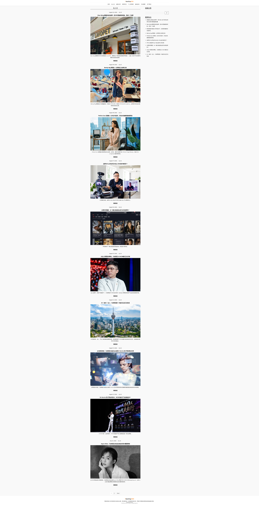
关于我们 (149, 4)
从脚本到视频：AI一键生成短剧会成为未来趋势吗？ (115, 210)
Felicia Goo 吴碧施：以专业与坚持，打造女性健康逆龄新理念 (115, 115)
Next (118, 493)
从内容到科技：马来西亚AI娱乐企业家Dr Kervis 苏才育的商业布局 (115, 351)
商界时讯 (124, 4)
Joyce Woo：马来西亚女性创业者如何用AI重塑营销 (115, 444)
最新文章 (118, 4)
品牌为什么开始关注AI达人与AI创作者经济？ (115, 164)
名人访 (113, 4)
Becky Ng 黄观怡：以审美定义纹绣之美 (115, 67)
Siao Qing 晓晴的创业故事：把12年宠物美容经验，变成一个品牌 (115, 15)
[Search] (167, 13)
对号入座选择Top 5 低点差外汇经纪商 (155, 42)
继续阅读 (115, 60)
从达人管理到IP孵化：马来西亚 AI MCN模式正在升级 (115, 256)
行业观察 (143, 4)
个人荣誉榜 (131, 4)
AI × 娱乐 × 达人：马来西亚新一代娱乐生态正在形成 (115, 303)
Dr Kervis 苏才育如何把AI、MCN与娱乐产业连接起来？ (115, 397)
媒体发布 (137, 4)
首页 (109, 4)
